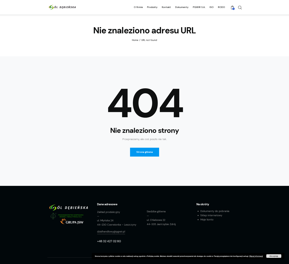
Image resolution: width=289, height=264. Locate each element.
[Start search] (240, 7)
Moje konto (206, 219)
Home (135, 40)
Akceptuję (273, 256)
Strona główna (144, 152)
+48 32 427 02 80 (109, 241)
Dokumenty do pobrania (214, 211)
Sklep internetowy (211, 215)
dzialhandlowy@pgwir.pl (111, 231)
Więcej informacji (256, 256)
